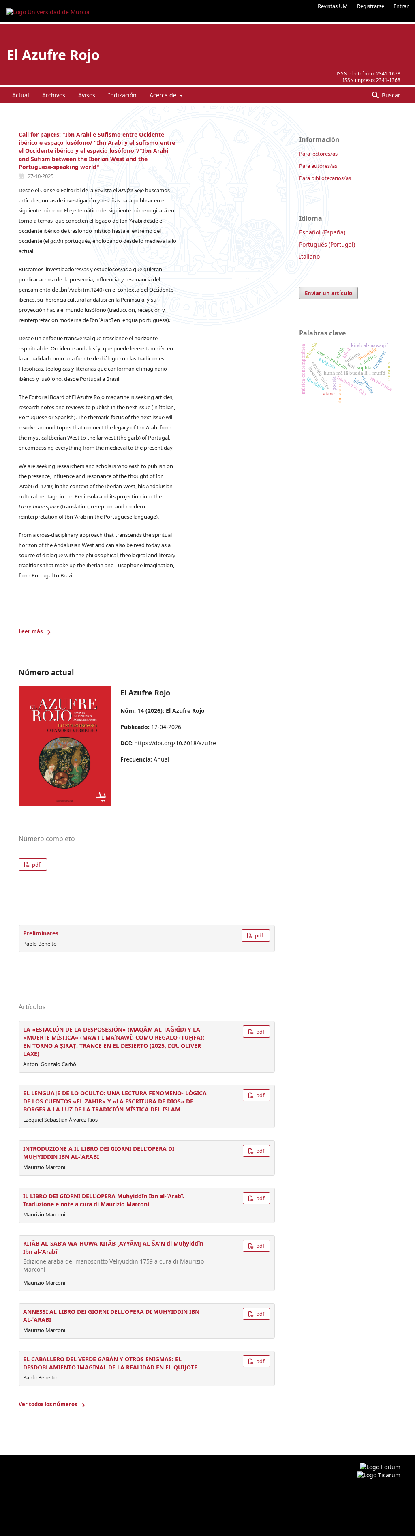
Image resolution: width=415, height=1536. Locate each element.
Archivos (53, 95)
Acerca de (164, 95)
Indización (122, 95)
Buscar (390, 95)
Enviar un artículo (328, 293)
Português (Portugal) (327, 244)
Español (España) (322, 232)
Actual (20, 95)
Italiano (309, 256)
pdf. (36, 864)
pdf (259, 1031)
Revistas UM (333, 6)
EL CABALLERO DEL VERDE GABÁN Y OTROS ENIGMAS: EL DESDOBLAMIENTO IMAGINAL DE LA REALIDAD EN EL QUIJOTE (110, 1363)
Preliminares (40, 933)
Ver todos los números (48, 1404)
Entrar (401, 6)
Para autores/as (318, 165)
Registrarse (370, 6)
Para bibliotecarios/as (325, 178)
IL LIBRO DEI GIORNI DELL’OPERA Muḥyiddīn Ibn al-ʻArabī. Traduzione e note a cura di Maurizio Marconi (103, 1200)
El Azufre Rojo (53, 54)
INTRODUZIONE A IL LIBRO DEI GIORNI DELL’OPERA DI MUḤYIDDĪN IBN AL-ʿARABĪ (98, 1153)
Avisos (86, 95)
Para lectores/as (318, 153)
